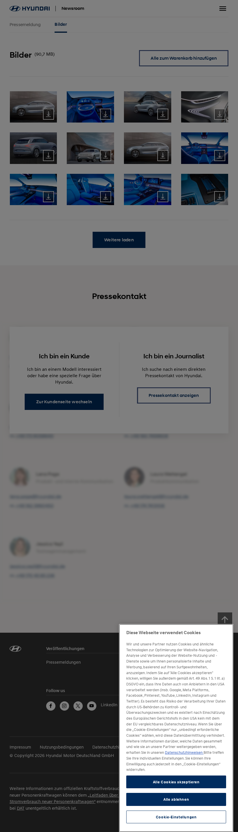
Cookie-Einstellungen (176, 817)
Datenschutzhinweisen (184, 752)
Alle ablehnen (176, 799)
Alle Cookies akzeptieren (176, 782)
